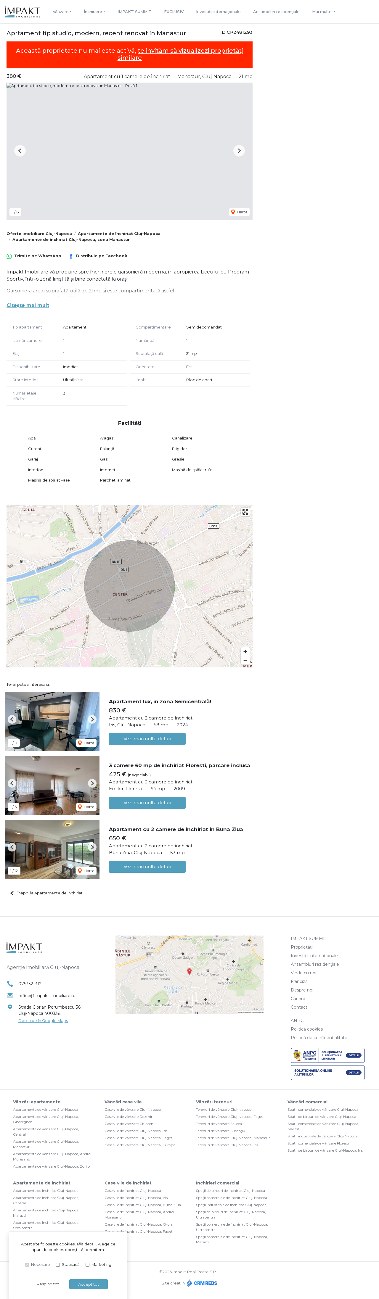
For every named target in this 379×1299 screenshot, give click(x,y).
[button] (20, 151)
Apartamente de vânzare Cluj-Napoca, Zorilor (52, 1166)
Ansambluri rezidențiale (276, 11)
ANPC (297, 1020)
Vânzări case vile (123, 1102)
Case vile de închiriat (128, 1183)
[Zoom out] (245, 660)
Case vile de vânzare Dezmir (128, 1116)
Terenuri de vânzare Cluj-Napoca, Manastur (233, 1138)
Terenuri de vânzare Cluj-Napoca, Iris (227, 1145)
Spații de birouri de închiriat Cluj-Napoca (230, 1190)
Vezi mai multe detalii (147, 738)
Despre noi (302, 990)
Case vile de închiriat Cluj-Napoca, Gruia (139, 1224)
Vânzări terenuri (214, 1102)
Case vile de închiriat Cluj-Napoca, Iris (136, 1197)
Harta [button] (242, 212)
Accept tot (88, 1284)
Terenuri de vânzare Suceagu (220, 1131)
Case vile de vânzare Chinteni (129, 1123)
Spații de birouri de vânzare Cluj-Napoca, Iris (325, 1150)
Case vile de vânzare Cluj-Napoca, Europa (140, 1145)
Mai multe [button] (322, 11)
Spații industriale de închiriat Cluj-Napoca (231, 1205)
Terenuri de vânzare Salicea (219, 1123)
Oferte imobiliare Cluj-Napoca (39, 233)
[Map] (130, 586)
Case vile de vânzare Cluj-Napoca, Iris (136, 1131)
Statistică (71, 1264)
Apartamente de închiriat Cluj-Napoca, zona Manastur (71, 239)
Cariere (298, 998)
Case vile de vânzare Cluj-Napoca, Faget (138, 1138)
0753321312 (29, 983)
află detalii (86, 1244)
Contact (299, 1007)
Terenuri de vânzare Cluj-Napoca (224, 1109)
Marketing (101, 1264)
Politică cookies (307, 1029)
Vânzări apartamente (37, 1102)
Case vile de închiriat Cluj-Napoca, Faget (139, 1231)
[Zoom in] (245, 651)
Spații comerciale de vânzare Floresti (318, 1143)
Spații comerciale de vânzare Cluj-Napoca (323, 1109)
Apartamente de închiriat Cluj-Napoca (119, 233)
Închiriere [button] (93, 11)
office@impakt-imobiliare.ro (47, 995)
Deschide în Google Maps (43, 1020)
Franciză (299, 981)
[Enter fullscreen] (245, 512)
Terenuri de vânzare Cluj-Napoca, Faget (229, 1116)
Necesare (40, 1264)
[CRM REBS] (201, 1283)
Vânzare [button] (61, 11)
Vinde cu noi (303, 973)
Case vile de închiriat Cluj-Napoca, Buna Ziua (143, 1205)
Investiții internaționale (218, 11)
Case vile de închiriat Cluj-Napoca (133, 1190)
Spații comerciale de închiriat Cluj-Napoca (231, 1197)
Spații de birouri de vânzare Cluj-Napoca (322, 1116)
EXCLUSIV (174, 11)
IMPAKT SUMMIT (135, 11)
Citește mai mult (28, 305)
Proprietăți (302, 947)
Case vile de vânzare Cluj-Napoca (133, 1109)
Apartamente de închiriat (41, 1183)
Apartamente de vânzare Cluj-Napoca (45, 1109)
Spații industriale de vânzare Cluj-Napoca (323, 1136)
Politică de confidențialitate (319, 1037)
